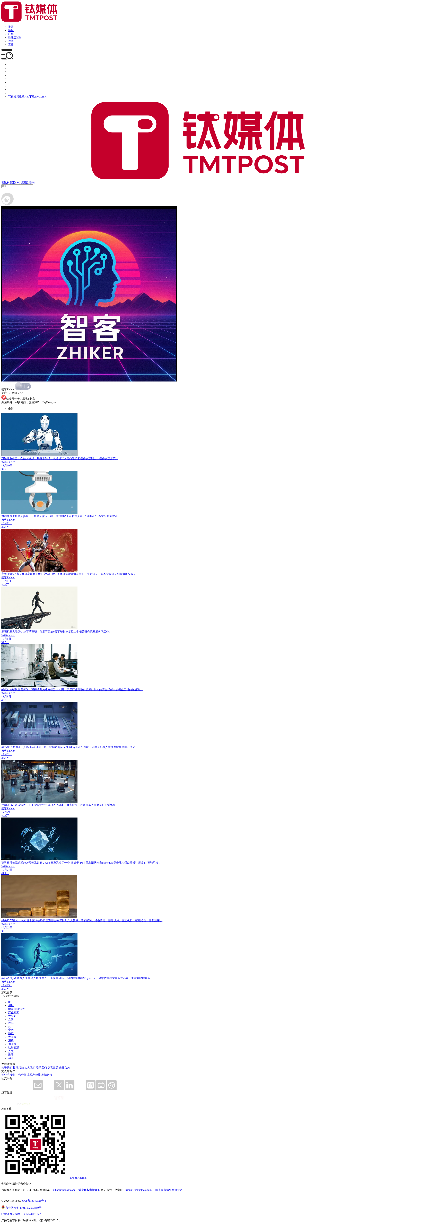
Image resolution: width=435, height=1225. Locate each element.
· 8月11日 (6, 523)
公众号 (12, 89)
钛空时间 (13, 82)
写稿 (11, 96)
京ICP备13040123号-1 (33, 1200)
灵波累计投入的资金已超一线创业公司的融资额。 (113, 689)
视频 (11, 41)
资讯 (4, 182)
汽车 (11, 1023)
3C (9, 1026)
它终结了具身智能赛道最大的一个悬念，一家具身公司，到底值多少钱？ (92, 573)
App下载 (29, 96)
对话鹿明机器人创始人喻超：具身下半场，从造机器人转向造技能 (40, 458)
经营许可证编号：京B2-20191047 (21, 1214)
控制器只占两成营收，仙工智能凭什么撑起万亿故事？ (34, 804)
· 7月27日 (6, 869)
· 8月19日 (6, 465)
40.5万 (5, 700)
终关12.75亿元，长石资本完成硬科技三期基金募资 (31, 920)
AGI (10, 1058)
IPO (10, 1002)
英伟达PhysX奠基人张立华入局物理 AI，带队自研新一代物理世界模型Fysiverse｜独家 (52, 978)
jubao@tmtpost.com (64, 1189)
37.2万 (5, 469)
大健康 (12, 1036)
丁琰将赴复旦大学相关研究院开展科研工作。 (84, 631)
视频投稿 (19, 96)
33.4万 (5, 757)
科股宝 (11, 182)
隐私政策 (53, 1067)
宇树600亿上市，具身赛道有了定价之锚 (25, 573)
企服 (11, 68)
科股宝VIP (14, 37)
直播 (11, 44)
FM (33, 182)
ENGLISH (41, 96)
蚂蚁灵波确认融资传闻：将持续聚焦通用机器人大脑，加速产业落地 (42, 689)
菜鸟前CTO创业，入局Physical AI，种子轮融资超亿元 (33, 747)
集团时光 (13, 85)
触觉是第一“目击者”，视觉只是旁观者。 (96, 516)
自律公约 (64, 1067)
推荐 (11, 26)
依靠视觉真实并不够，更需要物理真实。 (128, 978)
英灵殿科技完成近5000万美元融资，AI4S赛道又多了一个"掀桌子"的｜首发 (46, 862)
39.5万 (5, 526)
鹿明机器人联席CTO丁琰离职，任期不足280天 (29, 631)
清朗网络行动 (16, 93)
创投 (11, 71)
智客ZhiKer (8, 461)
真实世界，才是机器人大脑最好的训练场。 (92, 804)
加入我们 (29, 1067)
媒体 (11, 64)
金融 (11, 1029)
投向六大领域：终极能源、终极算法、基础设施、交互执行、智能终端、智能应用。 (112, 920)
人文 (11, 1051)
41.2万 (5, 873)
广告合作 (21, 1074)
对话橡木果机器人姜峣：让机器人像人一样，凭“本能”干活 (36, 516)
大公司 (12, 1016)
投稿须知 (18, 1067)
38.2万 (5, 988)
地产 (11, 1033)
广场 (11, 33)
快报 (11, 30)
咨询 (11, 75)
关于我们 (6, 1067)
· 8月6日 (6, 581)
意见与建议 (34, 1074)
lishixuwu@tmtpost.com (138, 1189)
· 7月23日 (6, 927)
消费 (11, 1040)
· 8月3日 (6, 696)
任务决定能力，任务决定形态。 (99, 458)
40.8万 (5, 815)
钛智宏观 (13, 1047)
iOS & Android (78, 1177)
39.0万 (5, 931)
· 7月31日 (6, 754)
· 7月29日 (6, 812)
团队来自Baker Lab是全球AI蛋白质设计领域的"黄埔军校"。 (126, 862)
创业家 (12, 1044)
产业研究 (13, 1012)
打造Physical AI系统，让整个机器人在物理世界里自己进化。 (102, 747)
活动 (11, 78)
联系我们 (41, 1067)
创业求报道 (8, 1074)
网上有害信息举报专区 (168, 1189)
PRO (17, 182)
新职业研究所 (16, 1008)
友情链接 (46, 1074)
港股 (11, 1054)
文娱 (11, 1019)
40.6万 (5, 584)
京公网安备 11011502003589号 (23, 1207)
